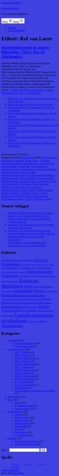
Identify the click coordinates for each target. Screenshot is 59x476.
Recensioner (20, 432)
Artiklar (18, 414)
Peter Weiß (19, 302)
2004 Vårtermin (22, 355)
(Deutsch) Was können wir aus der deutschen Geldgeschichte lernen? (31, 226)
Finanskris (12, 267)
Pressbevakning (22, 408)
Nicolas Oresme (7, 291)
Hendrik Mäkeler (10, 8)
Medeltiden (25, 184)
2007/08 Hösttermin (24, 370)
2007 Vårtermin (22, 367)
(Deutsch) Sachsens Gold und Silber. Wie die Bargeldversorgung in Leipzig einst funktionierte (31, 236)
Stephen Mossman (10, 193)
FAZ (52, 264)
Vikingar (43, 321)
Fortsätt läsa (27, 91)
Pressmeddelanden (24, 405)
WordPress (18, 473)
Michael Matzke (9, 184)
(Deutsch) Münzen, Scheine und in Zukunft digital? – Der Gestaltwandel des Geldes (30, 214)
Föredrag (12, 438)
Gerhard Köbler (28, 178)
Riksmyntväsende (10, 190)
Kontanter (19, 160)
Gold (32, 276)
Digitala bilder (21, 417)
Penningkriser (47, 163)
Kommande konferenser (26, 441)
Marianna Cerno (47, 181)
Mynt (35, 184)
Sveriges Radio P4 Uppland (18, 310)
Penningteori (28, 169)
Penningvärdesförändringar (40, 175)
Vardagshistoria (49, 157)
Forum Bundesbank (41, 268)
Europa (23, 265)
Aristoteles (6, 160)
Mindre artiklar (22, 423)
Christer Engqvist (23, 260)
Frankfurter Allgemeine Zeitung (13, 272)
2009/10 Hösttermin (24, 376)
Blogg (17, 402)
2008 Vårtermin (22, 373)
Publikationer (15, 411)
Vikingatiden (12, 325)
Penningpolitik (8, 166)
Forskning (13, 340)
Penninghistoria (30, 163)
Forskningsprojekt (23, 346)
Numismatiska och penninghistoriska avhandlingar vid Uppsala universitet (27, 244)
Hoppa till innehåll (10, 2)
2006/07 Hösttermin (24, 364)
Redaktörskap (21, 420)
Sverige (44, 307)
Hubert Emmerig (10, 181)
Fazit (3, 268)
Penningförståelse (10, 172)
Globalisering (24, 276)
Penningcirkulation (46, 169)
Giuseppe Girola (45, 178)
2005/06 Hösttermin (24, 358)
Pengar (38, 291)
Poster (17, 429)
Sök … (5, 450)
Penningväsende (9, 178)
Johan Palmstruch (8, 281)
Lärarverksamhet (16, 349)
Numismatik (19, 187)
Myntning (6, 187)
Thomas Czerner (30, 193)
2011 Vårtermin (22, 382)
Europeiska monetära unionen (37, 265)
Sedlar (48, 302)
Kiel (17, 281)
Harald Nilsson (41, 276)
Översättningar (22, 435)
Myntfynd (37, 287)
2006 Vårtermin (22, 361)
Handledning (21, 387)
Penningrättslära (39, 166)
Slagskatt (44, 184)
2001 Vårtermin (22, 352)
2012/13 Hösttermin (24, 384)
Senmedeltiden (44, 190)
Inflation (52, 276)
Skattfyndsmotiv (30, 307)
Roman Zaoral (28, 190)
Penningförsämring (11, 163)
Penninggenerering (11, 169)
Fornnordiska (25, 268)
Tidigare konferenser (25, 444)
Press (10, 399)
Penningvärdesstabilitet (13, 175)
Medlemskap (14, 396)
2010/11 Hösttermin (24, 379)
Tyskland (44, 160)
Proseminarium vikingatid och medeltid (34, 390)
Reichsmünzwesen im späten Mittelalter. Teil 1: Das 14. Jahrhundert (25, 51)
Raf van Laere (34, 187)
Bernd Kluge (32, 160)
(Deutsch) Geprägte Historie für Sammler (29, 230)
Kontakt (12, 27)
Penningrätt (24, 166)
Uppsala (40, 311)
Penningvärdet (28, 172)
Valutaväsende (33, 321)
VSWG (29, 199)
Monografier (27, 157)
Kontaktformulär (16, 30)
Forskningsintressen (24, 343)
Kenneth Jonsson (29, 181)
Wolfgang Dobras (43, 199)
